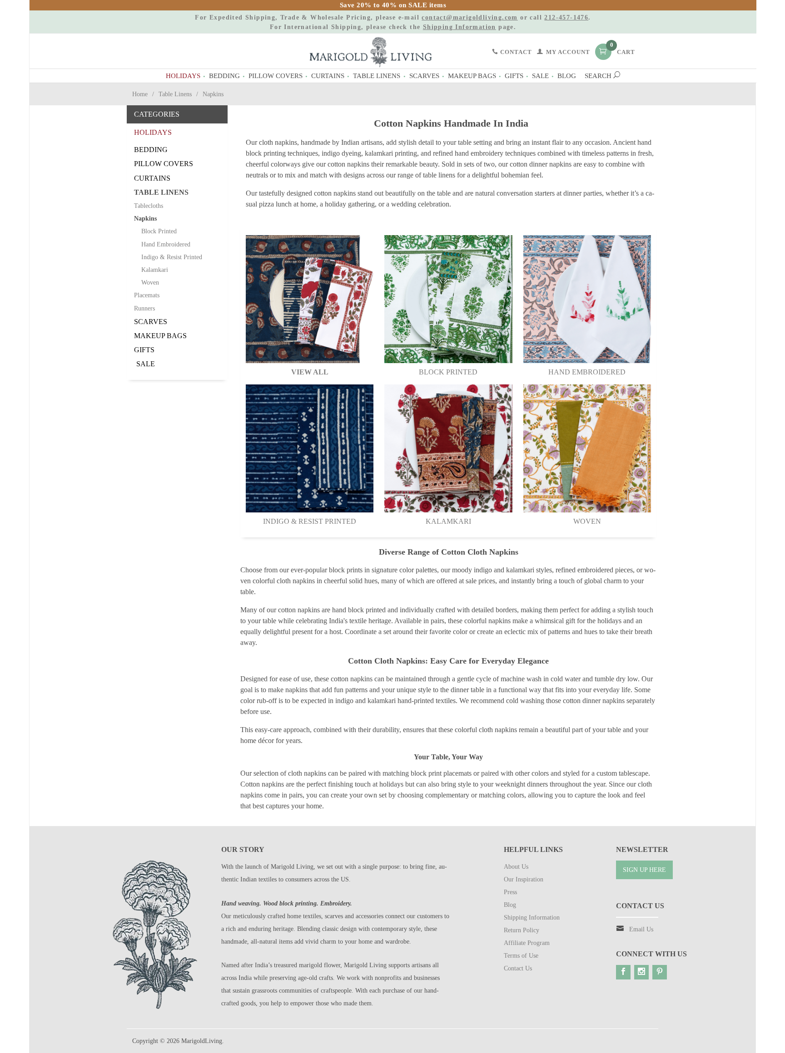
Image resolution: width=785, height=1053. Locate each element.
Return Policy (521, 930)
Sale (540, 75)
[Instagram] (641, 972)
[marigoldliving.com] (371, 51)
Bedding (224, 75)
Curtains (327, 75)
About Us (516, 866)
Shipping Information (459, 27)
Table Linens (376, 75)
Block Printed (448, 372)
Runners (144, 308)
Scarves (424, 75)
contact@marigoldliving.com (469, 17)
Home (140, 94)
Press (510, 892)
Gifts (514, 75)
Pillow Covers (275, 75)
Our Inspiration (523, 879)
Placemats (146, 295)
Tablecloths (148, 205)
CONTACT (515, 52)
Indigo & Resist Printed (309, 521)
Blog (566, 75)
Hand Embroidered (587, 372)
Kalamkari (448, 521)
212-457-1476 (566, 17)
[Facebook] (623, 972)
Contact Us (518, 968)
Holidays (183, 75)
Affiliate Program (527, 943)
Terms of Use (521, 955)
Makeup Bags (472, 75)
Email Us (641, 929)
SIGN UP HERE (644, 869)
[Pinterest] (659, 972)
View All (309, 372)
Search (599, 75)
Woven (587, 521)
